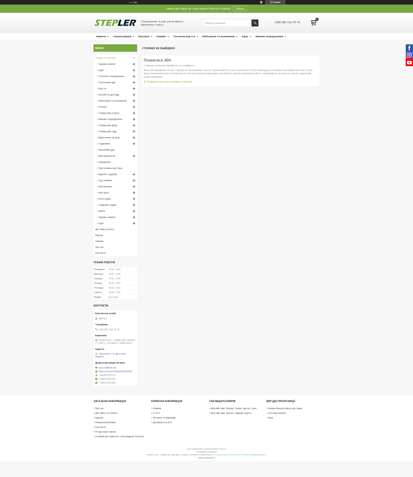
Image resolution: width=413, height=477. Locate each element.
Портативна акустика (110, 168)
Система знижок (277, 412)
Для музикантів (106, 155)
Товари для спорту (108, 112)
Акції (270, 417)
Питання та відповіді (164, 417)
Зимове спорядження (269, 36)
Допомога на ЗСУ (162, 422)
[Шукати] (255, 23)
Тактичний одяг (107, 82)
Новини (99, 241)
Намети (101, 36)
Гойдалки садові (107, 204)
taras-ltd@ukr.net (107, 367)
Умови (240, 8)
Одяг (245, 36)
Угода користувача (105, 431)
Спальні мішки (122, 36)
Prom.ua (223, 448)
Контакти (100, 252)
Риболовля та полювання (218, 36)
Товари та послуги (105, 57)
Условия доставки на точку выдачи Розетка (119, 436)
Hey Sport (103, 192)
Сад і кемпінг (105, 180)
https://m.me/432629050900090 (115, 371)
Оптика (102, 106)
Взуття (102, 88)
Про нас (99, 247)
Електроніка (105, 186)
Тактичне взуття (184, 36)
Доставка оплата (104, 229)
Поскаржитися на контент (226, 454)
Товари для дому (107, 125)
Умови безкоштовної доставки (285, 408)
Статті (156, 412)
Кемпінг (161, 36)
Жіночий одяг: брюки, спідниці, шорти (231, 412)
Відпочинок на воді (108, 137)
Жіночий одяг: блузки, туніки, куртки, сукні (234, 408)
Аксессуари (104, 198)
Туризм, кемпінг (107, 63)
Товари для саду (107, 131)
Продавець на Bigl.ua (206, 451)
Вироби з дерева (107, 174)
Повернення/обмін (105, 422)
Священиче (104, 161)
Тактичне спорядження (111, 76)
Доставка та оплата (106, 412)
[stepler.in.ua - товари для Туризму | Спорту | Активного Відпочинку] (115, 23)
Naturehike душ (106, 149)
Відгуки (99, 235)
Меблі (101, 210)
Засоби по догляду (108, 94)
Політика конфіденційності (253, 454)
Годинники (104, 143)
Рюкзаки (143, 36)
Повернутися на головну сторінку (169, 81)
